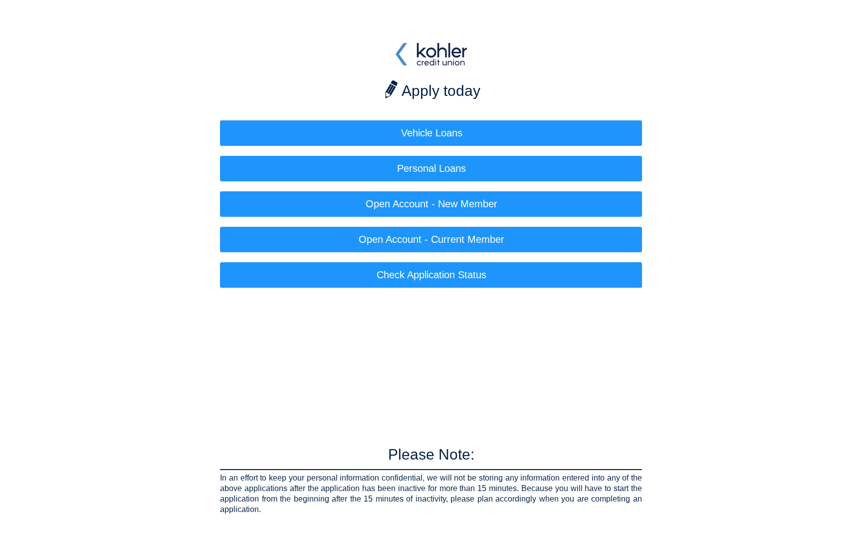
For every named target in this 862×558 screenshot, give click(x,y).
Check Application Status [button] (431, 274)
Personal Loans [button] (431, 168)
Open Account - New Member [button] (431, 203)
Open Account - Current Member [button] (431, 239)
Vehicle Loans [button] (431, 132)
